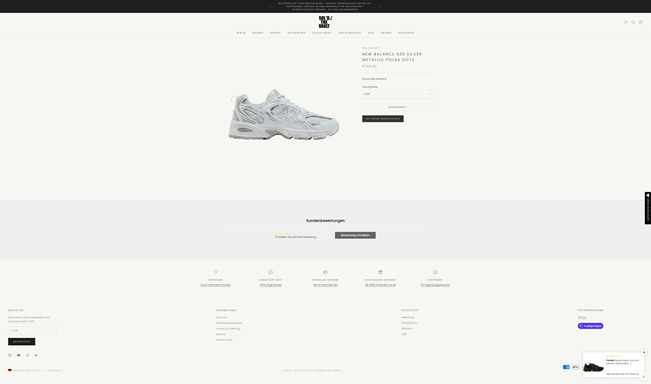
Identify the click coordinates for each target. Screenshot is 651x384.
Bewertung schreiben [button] (355, 235)
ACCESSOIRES (297, 33)
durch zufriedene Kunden (216, 285)
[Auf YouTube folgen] (18, 355)
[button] (644, 352)
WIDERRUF (406, 328)
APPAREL (275, 33)
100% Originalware (270, 285)
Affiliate (582, 317)
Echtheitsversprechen (229, 323)
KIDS (371, 33)
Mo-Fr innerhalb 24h (325, 285)
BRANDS (386, 33)
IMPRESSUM (407, 317)
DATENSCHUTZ (409, 323)
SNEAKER (257, 33)
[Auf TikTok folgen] (27, 355)
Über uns (221, 317)
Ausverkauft (397, 107)
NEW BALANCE (371, 48)
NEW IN (241, 33)
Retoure (220, 334)
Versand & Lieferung (228, 328)
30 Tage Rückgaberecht (435, 285)
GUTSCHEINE (406, 33)
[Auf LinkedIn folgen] (36, 355)
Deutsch (54, 370)
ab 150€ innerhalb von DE (380, 285)
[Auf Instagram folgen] (10, 355)
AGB (404, 334)
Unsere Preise (224, 339)
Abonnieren (21, 341)
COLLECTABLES (322, 33)
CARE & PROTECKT (349, 33)
